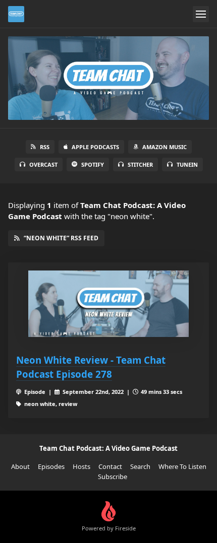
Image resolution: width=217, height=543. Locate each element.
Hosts (81, 466)
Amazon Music (164, 147)
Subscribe (112, 476)
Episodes (51, 466)
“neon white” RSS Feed (61, 238)
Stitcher (140, 164)
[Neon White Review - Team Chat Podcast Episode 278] (108, 303)
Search (140, 466)
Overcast (43, 164)
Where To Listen (182, 466)
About (20, 466)
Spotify (92, 164)
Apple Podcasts (95, 147)
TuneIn (187, 164)
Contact (110, 466)
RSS (44, 147)
